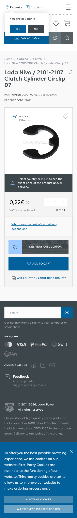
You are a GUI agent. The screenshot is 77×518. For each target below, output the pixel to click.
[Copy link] (69, 72)
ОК (67, 312)
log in (44, 179)
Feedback (21, 376)
